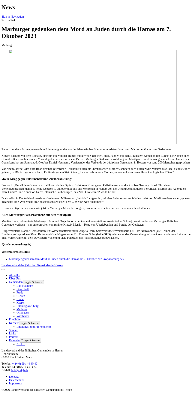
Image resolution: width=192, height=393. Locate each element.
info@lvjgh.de (19, 370)
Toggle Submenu (33, 282)
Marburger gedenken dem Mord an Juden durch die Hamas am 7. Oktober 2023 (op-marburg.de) (66, 259)
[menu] (3, 269)
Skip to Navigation (13, 16)
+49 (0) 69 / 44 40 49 (24, 363)
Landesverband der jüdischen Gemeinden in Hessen (32, 265)
